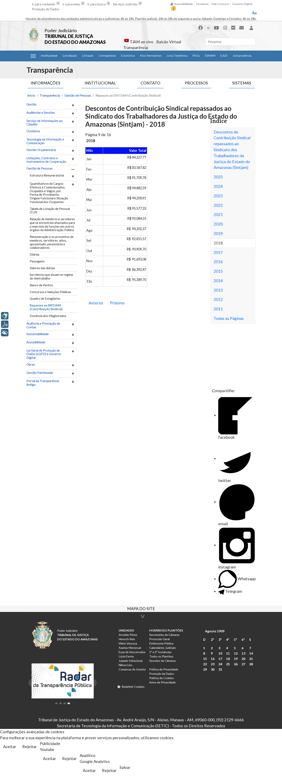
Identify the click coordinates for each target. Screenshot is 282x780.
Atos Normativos (151, 55)
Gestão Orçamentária (41, 150)
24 (220, 664)
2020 (218, 224)
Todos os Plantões (161, 656)
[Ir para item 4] (69, 703)
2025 (218, 176)
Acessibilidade (183, 4)
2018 (218, 243)
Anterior (96, 303)
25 (228, 664)
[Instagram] (225, 27)
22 (205, 664)
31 (220, 669)
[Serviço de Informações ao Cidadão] (173, 8)
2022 (218, 205)
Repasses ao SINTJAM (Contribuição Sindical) (46, 307)
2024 (218, 186)
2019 (218, 233)
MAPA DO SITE (141, 609)
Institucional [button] (49, 55)
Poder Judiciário (61, 30)
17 (220, 659)
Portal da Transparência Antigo (42, 382)
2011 (218, 308)
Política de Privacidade (163, 669)
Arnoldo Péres (128, 634)
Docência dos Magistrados (48, 316)
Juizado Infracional (130, 660)
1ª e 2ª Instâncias (160, 652)
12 (236, 653)
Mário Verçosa (128, 643)
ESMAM (210, 55)
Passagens (37, 261)
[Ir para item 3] (64, 703)
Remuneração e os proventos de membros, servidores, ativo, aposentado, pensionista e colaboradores (51, 242)
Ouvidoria (202, 4)
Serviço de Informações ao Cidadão (44, 122)
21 (251, 659)
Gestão (31, 104)
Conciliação (69, 55)
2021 (218, 214)
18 (228, 659)
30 (212, 669)
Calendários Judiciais (162, 647)
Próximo (117, 303)
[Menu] (33, 56)
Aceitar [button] (9, 746)
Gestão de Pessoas (39, 168)
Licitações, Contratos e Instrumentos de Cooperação (46, 160)
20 (243, 659)
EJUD (223, 55)
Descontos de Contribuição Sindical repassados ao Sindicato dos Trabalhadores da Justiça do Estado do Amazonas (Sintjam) (232, 150)
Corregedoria (107, 55)
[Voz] (4, 324)
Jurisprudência (242, 55)
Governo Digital (242, 4)
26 (236, 664)
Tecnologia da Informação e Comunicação (45, 141)
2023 (218, 195)
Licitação (88, 55)
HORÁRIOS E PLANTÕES (166, 630)
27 (243, 664)
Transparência (135, 47)
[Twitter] (208, 27)
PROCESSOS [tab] (196, 83)
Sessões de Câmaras (162, 660)
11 (228, 653)
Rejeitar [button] (29, 746)
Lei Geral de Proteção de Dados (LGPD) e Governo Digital (43, 354)
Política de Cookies (161, 678)
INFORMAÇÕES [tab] (45, 83)
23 (212, 664)
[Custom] (241, 27)
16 (212, 659)
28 (251, 664)
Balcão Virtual (168, 41)
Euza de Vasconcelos (132, 652)
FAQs (196, 55)
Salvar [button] (125, 767)
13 (243, 653)
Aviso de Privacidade (162, 682)
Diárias (34, 254)
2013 (218, 290)
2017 (218, 252)
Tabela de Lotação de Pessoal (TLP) (50, 210)
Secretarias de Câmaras (164, 634)
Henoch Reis (127, 639)
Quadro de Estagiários (45, 298)
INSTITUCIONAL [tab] (100, 83)
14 (251, 653)
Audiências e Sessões (40, 112)
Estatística (128, 55)
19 (236, 659)
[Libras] (4, 315)
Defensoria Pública (161, 643)
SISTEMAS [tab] (241, 83)
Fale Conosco (220, 4)
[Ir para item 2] (60, 703)
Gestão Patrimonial (39, 372)
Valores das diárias (42, 268)
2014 (218, 280)
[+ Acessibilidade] (4, 332)
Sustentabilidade (37, 334)
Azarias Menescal (130, 647)
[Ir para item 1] (56, 703)
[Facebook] (200, 27)
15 (205, 659)
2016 (218, 261)
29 (205, 669)
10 (220, 653)
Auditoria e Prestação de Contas (43, 325)
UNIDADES (126, 630)
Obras (30, 364)
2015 (218, 271)
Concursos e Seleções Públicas (50, 292)
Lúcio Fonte (126, 656)
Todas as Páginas (229, 318)
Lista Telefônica (177, 55)
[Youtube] (216, 27)
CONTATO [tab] (150, 83)
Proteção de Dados (45, 9)
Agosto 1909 (214, 631)
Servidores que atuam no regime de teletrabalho (51, 276)
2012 (218, 299)
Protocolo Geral (159, 639)
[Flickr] (233, 27)
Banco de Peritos (41, 285)
